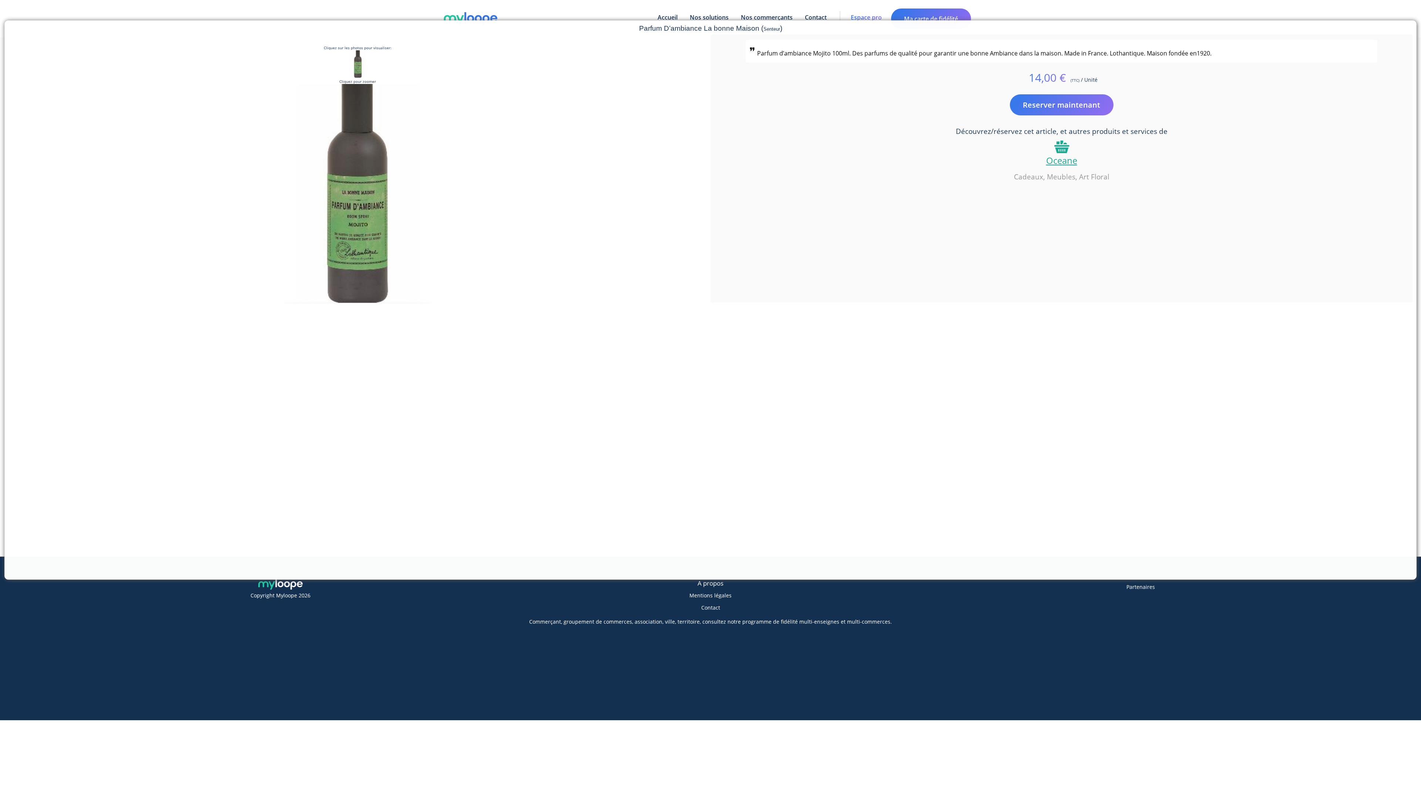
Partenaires (1140, 586)
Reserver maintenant (1061, 105)
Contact (710, 607)
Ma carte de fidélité (931, 19)
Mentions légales (710, 595)
